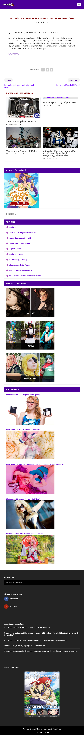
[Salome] (30, 316)
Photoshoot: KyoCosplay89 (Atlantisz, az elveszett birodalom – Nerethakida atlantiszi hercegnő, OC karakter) (41, 634)
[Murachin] (30, 382)
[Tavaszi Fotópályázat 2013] (23, 107)
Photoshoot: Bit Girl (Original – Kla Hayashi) (23, 395)
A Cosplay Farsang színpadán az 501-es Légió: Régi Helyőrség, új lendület (59, 153)
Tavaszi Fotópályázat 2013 (21, 121)
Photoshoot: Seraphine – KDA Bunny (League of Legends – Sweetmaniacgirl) (35, 464)
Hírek (48, 22)
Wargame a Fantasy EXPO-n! (22, 151)
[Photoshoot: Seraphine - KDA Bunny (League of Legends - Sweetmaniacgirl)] (30, 494)
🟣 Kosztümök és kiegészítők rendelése (21, 233)
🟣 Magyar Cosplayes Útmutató (18, 238)
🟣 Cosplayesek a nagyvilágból (18, 243)
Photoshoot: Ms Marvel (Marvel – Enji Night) (23, 499)
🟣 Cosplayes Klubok (14, 249)
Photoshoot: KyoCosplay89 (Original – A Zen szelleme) (24, 646)
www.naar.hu (14, 54)
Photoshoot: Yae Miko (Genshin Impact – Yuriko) (24, 534)
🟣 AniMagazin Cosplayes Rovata (19, 270)
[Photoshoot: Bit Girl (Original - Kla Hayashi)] (30, 424)
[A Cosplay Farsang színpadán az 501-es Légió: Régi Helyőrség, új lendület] (60, 137)
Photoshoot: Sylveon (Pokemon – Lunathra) (22, 429)
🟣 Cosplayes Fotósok (14, 254)
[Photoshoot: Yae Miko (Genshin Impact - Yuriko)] (30, 563)
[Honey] (30, 349)
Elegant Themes (36, 729)
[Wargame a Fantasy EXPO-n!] (23, 137)
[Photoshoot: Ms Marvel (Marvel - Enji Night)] (30, 528)
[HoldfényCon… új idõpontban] (60, 98)
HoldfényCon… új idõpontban (59, 102)
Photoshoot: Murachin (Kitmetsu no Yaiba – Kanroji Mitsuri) (27, 627)
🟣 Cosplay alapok (13, 227)
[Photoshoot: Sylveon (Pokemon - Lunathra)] (30, 459)
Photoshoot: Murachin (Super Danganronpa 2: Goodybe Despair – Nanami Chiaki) (35, 640)
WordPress (57, 729)
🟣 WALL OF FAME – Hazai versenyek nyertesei (23, 276)
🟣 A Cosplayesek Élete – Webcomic (19, 265)
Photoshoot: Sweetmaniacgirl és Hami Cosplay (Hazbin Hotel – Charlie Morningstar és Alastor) (40, 651)
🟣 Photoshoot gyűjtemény (16, 260)
